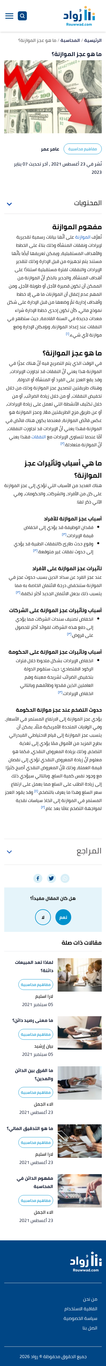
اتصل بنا (90, 1328)
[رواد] (79, 16)
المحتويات (88, 203)
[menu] (9, 15)
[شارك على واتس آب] (65, 878)
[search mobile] (22, 15)
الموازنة (82, 237)
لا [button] (43, 917)
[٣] (64, 534)
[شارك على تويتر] (51, 878)
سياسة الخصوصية (80, 1318)
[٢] (62, 443)
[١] (67, 333)
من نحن (90, 1299)
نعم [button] (63, 917)
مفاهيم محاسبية (82, 149)
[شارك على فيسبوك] (37, 878)
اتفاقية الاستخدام (80, 1309)
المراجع (89, 850)
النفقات (38, 436)
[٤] (36, 791)
